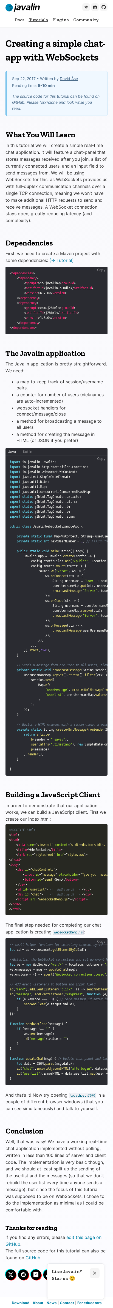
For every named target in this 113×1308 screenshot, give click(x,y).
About (38, 1303)
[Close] (95, 1273)
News (51, 1303)
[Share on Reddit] (23, 1274)
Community (86, 19)
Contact (67, 1303)
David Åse (69, 78)
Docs (19, 19)
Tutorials (38, 19)
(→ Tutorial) (61, 260)
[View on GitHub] (104, 7)
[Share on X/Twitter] (10, 1274)
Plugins (60, 19)
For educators (89, 1303)
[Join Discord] (95, 7)
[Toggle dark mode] (86, 7)
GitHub (18, 102)
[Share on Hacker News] (36, 1274)
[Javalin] (22, 7)
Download (20, 1303)
